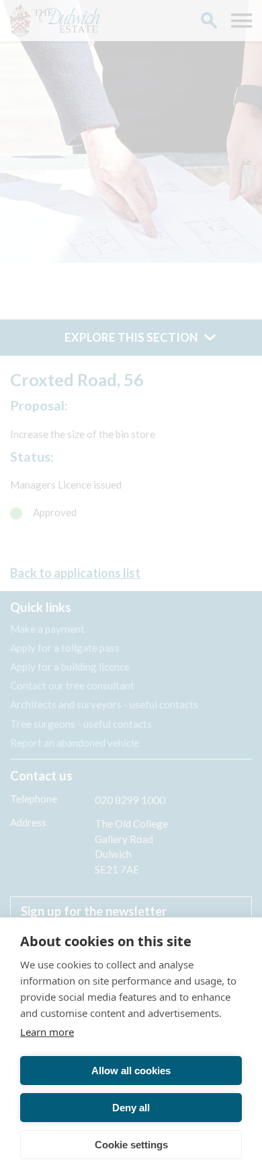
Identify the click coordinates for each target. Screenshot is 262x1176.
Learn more (47, 1032)
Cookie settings (131, 1144)
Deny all (131, 1107)
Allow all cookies (131, 1070)
